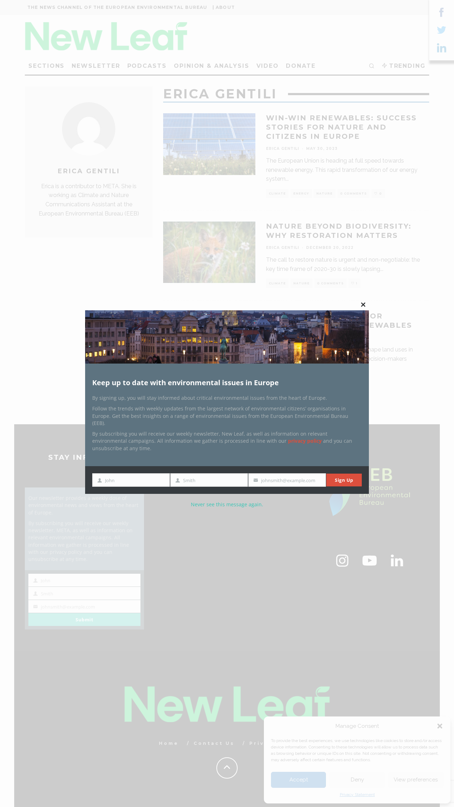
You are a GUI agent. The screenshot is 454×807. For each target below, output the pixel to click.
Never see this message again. (227, 504)
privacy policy (305, 440)
